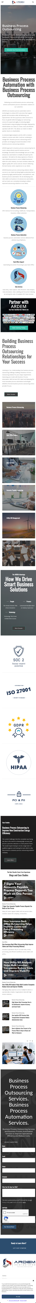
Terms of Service (17, 1202)
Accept (18, 1296)
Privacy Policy (23, 1300)
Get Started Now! (9, 1227)
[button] (33, 1280)
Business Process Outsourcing (8, 904)
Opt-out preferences (14, 1300)
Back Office (4, 942)
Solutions (4, 1275)
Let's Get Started (19, 1248)
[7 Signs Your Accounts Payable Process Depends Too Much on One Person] (18, 897)
